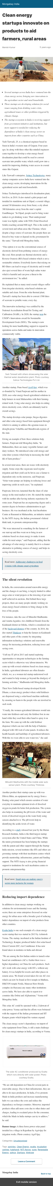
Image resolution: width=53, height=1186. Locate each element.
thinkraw (30, 1152)
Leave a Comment (26, 1161)
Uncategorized (20, 1140)
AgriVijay (32, 387)
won (41, 314)
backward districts (16, 628)
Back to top (46, 1174)
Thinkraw (17, 632)
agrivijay (12, 1146)
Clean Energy (23, 1146)
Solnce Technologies (35, 175)
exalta (33, 1146)
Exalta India (7, 930)
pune (34, 1149)
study (18, 829)
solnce (13, 1152)
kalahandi (14, 1149)
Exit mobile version (26, 1182)
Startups (21, 1152)
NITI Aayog (25, 1149)
